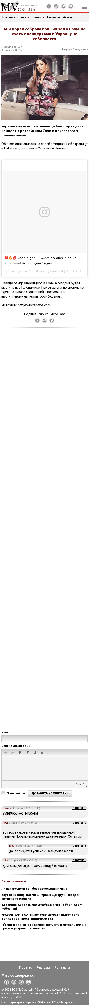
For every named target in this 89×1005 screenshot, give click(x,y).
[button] (5, 753)
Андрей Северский (74, 49)
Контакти (62, 968)
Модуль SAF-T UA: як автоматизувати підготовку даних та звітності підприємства (40, 917)
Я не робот (16, 793)
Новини (36, 17)
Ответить (79, 808)
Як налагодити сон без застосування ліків (34, 889)
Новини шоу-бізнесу (60, 17)
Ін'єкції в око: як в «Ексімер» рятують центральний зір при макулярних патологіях (43, 927)
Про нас (25, 968)
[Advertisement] (44, 534)
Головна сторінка (14, 17)
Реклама (43, 968)
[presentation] (5, 753)
